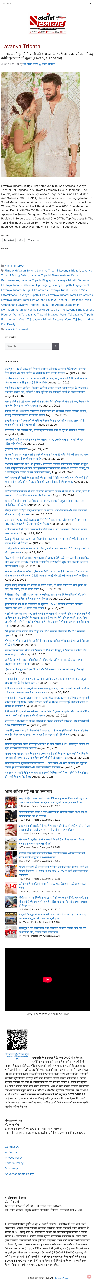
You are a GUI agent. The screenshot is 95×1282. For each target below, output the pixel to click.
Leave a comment (16, 329)
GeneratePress (61, 1278)
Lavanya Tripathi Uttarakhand (64, 299)
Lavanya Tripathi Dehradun (73, 280)
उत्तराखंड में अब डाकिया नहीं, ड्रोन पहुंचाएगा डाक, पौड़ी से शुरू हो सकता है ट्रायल (44, 430)
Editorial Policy (14, 1163)
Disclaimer (11, 1168)
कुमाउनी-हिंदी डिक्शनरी (16, 449)
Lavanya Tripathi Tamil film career (23, 299)
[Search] (55, 346)
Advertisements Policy (19, 1173)
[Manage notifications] (89, 1277)
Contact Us (12, 1146)
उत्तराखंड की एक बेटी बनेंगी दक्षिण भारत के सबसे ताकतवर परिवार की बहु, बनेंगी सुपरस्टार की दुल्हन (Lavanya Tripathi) (47, 56)
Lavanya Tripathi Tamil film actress (70, 295)
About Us (11, 1152)
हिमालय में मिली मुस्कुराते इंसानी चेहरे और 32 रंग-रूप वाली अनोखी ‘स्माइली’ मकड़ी (44, 669)
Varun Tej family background (33, 309)
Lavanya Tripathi (69, 270)
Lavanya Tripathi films (33, 295)
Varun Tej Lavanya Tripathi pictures (41, 319)
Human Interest (14, 265)
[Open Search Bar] (91, 3)
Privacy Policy (14, 1157)
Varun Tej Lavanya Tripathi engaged (36, 314)
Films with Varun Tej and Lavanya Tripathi (31, 270)
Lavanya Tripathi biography (38, 280)
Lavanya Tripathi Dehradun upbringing (25, 285)
